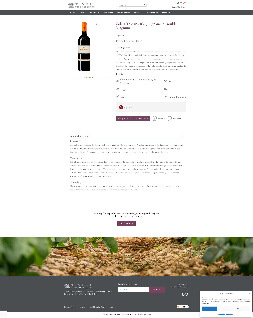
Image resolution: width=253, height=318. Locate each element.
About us (166, 12)
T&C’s (82, 307)
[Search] (144, 5)
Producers (95, 12)
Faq (111, 307)
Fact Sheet (177, 118)
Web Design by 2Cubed (142, 314)
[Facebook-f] (178, 3)
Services (137, 12)
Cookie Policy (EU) (97, 307)
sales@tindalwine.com (179, 287)
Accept (210, 309)
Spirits (82, 12)
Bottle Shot (162, 118)
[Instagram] (181, 3)
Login (174, 7)
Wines (73, 12)
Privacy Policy (229, 314)
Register (181, 7)
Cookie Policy (222, 314)
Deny (226, 309)
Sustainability (152, 12)
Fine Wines (108, 12)
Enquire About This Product (133, 118)
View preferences (242, 309)
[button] (249, 294)
